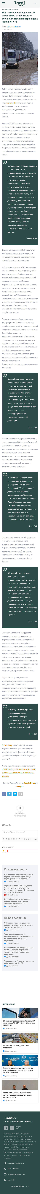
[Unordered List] (16, 839)
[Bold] (3, 839)
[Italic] (6, 839)
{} (27, 839)
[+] (29, 839)
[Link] (24, 839)
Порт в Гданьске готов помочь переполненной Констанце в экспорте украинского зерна (17, 901)
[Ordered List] (14, 839)
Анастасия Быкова (14, 26)
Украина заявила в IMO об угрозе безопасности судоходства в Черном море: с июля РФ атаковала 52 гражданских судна (19, 889)
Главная (4, 10)
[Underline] (9, 839)
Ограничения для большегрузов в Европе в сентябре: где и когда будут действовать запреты (18, 876)
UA (35, 3)
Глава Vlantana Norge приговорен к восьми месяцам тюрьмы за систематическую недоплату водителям (18, 951)
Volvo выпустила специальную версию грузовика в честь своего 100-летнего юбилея (18, 925)
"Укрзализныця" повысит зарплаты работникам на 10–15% (19, 962)
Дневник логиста (13, 10)
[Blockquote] (19, 839)
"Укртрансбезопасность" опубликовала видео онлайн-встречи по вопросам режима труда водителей (19, 937)
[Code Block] (21, 839)
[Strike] (11, 839)
